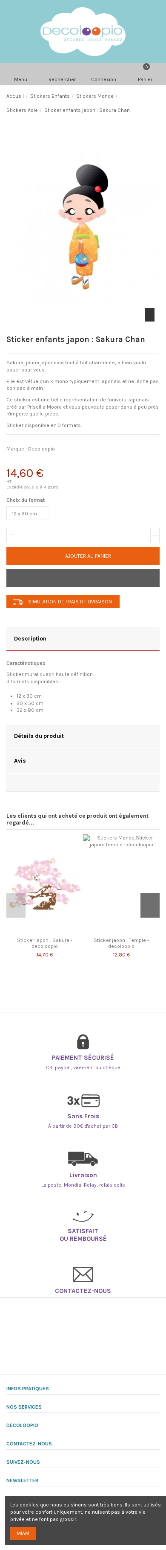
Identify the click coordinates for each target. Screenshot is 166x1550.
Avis (20, 760)
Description (30, 638)
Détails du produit (39, 735)
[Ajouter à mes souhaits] (83, 578)
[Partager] (14, 461)
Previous (16, 905)
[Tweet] (36, 461)
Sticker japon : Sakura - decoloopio (44, 943)
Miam (23, 1533)
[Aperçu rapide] (49, 931)
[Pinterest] (58, 461)
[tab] (83, 639)
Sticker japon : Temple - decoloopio (121, 943)
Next (150, 905)
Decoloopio (41, 449)
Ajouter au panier (88, 556)
